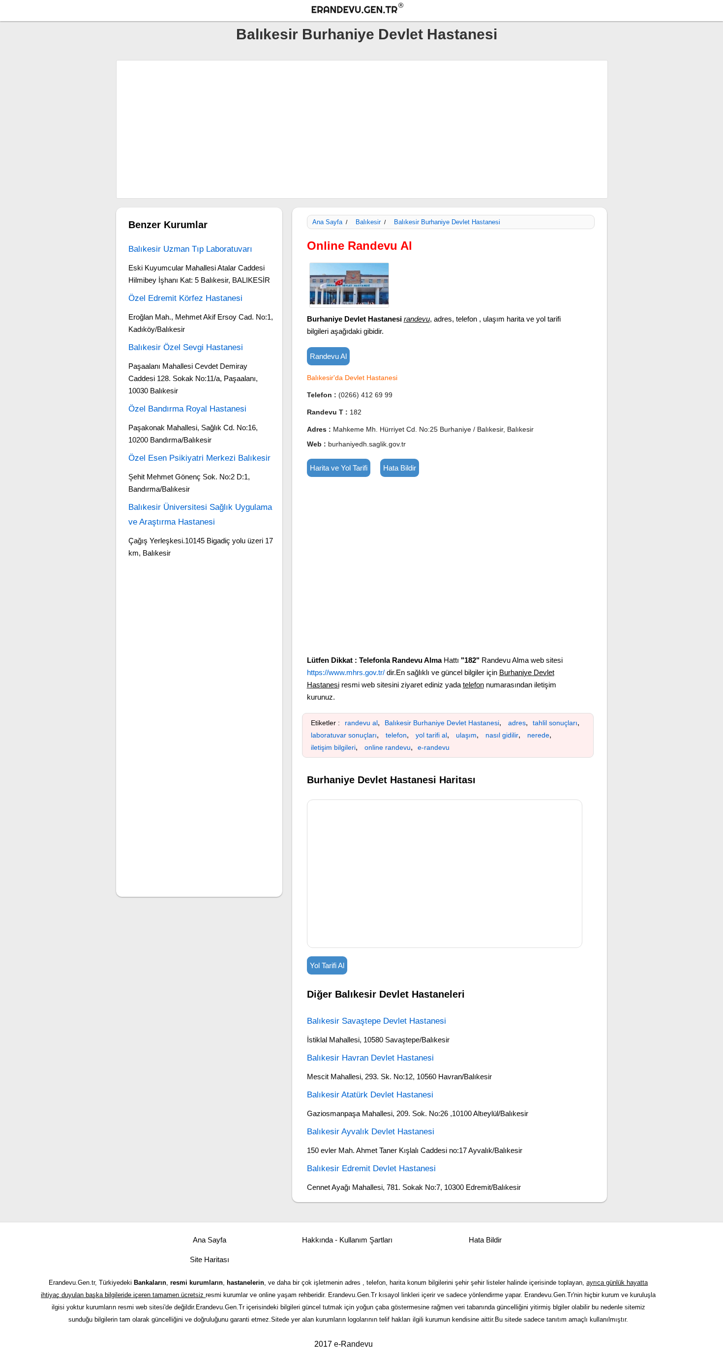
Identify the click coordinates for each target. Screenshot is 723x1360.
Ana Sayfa (327, 222)
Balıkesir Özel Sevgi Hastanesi (185, 347)
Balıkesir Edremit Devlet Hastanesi (371, 1168)
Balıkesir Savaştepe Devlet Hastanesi (376, 1021)
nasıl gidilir (501, 735)
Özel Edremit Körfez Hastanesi (185, 298)
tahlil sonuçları (555, 723)
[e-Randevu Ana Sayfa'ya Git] (366, 9)
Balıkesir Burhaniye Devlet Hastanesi (366, 34)
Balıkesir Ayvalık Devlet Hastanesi (370, 1131)
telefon (396, 735)
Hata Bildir (399, 468)
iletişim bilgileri (333, 747)
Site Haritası (209, 1259)
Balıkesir (368, 222)
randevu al (361, 723)
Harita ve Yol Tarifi (338, 468)
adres (517, 723)
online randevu (387, 747)
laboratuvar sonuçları (344, 735)
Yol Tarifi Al (327, 965)
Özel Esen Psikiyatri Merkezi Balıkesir (199, 458)
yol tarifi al (431, 735)
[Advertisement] (362, 129)
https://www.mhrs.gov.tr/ (346, 672)
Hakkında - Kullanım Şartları (347, 1240)
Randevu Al (328, 356)
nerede (538, 735)
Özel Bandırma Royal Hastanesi (187, 409)
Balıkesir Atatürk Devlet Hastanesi (370, 1094)
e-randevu (434, 747)
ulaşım (466, 735)
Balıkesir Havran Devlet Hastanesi (370, 1058)
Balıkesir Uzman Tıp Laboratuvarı (190, 249)
